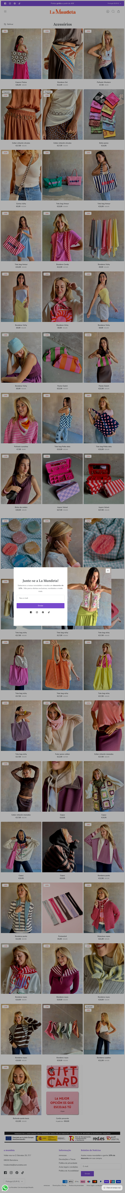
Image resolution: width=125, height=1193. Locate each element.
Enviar (40, 605)
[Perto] (108, 570)
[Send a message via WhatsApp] (5, 1188)
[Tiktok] (49, 612)
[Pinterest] (43, 612)
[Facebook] (31, 612)
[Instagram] (37, 612)
